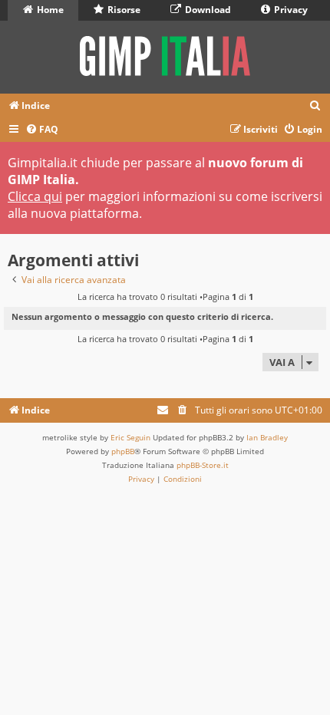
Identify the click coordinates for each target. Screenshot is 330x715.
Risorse (122, 9)
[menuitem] (315, 106)
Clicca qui (35, 196)
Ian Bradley (267, 437)
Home (49, 9)
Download (207, 9)
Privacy (290, 9)
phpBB (122, 451)
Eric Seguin (130, 437)
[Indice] (165, 57)
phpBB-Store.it (203, 465)
